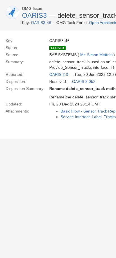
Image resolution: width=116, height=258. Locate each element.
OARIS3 (34, 15)
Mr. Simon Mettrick (96, 54)
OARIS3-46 (41, 22)
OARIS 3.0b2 (83, 81)
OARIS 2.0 (58, 74)
